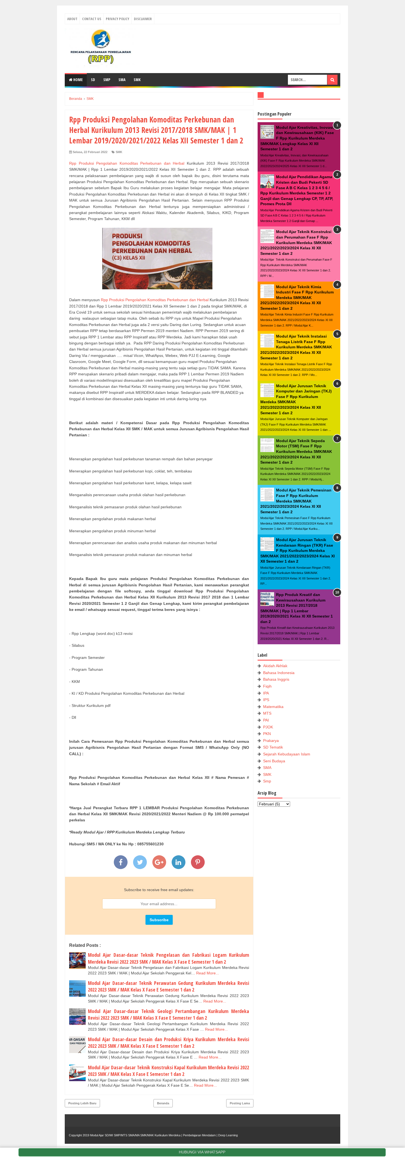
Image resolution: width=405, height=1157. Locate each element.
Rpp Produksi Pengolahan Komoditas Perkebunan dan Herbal (126, 163)
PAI (266, 720)
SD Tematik (273, 747)
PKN (267, 733)
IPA (266, 693)
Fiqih (267, 686)
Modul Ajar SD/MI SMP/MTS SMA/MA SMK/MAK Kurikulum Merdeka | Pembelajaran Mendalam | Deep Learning (164, 1135)
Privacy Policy (117, 18)
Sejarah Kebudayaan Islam (286, 754)
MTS (267, 713)
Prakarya (271, 740)
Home (77, 79)
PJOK (268, 727)
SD (93, 79)
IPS (266, 700)
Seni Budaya (274, 761)
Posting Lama (240, 1103)
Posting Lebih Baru (82, 1103)
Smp (267, 781)
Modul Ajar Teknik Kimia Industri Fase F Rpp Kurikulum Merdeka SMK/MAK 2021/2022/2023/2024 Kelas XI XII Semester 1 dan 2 (297, 298)
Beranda (163, 1103)
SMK (137, 79)
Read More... (207, 973)
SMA (121, 79)
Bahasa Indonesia (279, 672)
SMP (106, 79)
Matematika (273, 706)
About (72, 18)
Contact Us (91, 18)
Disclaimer (143, 18)
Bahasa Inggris (276, 679)
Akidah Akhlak (275, 666)
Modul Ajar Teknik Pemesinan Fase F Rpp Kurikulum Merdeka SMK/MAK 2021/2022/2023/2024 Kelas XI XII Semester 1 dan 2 (295, 501)
